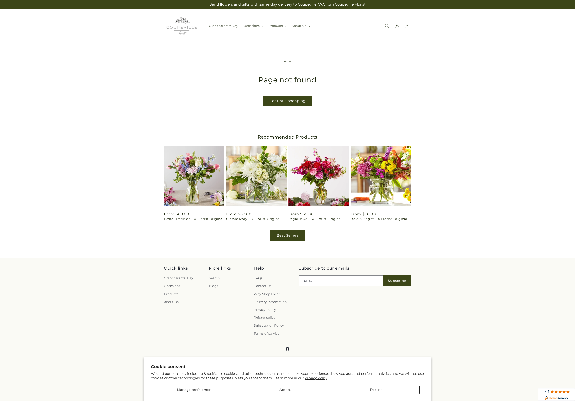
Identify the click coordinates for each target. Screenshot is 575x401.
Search (214, 278)
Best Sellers (288, 235)
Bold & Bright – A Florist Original (379, 219)
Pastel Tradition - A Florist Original (193, 219)
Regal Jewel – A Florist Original (315, 219)
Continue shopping (287, 101)
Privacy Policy (316, 378)
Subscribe (397, 281)
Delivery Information (270, 302)
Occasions (172, 286)
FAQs (258, 278)
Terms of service (266, 333)
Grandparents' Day (178, 278)
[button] (253, 26)
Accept (285, 390)
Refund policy (264, 318)
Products (171, 294)
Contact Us (262, 286)
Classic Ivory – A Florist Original (253, 219)
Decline (376, 390)
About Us (171, 302)
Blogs (213, 286)
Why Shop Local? (267, 294)
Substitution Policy (269, 325)
